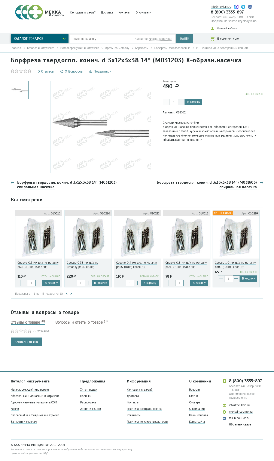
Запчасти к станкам (24, 421)
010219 (253, 213)
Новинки (85, 396)
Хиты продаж (88, 389)
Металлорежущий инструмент (30, 389)
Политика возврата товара (144, 408)
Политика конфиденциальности (147, 421)
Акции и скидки (90, 408)
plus (181, 102)
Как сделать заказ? (83, 12)
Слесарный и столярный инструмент (35, 415)
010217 (154, 213)
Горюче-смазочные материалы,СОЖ (34, 402)
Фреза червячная (160, 38)
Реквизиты (134, 415)
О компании (143, 12)
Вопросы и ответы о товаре (81, 322)
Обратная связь (240, 424)
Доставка (107, 12)
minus (166, 102)
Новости (194, 389)
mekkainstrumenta (241, 411)
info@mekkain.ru (221, 6)
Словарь (194, 402)
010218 (203, 213)
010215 (56, 213)
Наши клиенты (198, 415)
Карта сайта (197, 421)
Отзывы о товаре (28, 322)
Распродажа (88, 402)
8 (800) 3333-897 (227, 12)
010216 (105, 213)
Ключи (15, 408)
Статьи (193, 396)
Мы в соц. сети (239, 418)
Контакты (124, 12)
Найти (184, 38)
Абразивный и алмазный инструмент (35, 396)
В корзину (193, 102)
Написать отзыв (26, 342)
